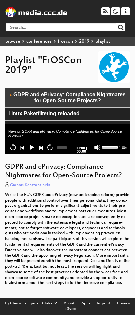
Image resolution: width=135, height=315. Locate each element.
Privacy (123, 303)
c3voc (70, 309)
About (69, 303)
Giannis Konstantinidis (30, 185)
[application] (67, 121)
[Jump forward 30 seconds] (50, 147)
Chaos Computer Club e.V (33, 303)
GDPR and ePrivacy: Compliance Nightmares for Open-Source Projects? (67, 98)
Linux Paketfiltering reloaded (44, 113)
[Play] (31, 147)
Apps (85, 303)
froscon (65, 41)
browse (12, 41)
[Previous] (22, 147)
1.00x (123, 148)
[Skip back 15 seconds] (13, 147)
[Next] (41, 147)
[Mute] (97, 147)
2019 (84, 41)
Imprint (103, 303)
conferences (39, 41)
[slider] (110, 147)
